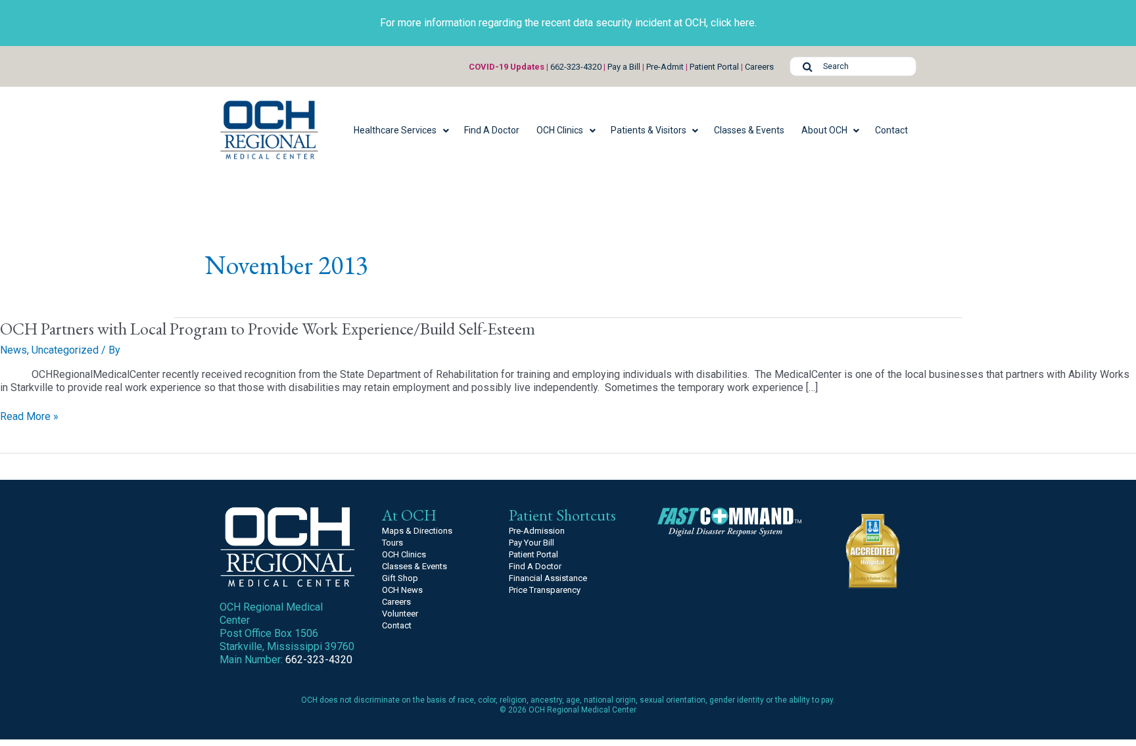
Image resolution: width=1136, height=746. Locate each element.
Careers (759, 67)
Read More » (29, 416)
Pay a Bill (623, 67)
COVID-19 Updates (506, 67)
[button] (400, 130)
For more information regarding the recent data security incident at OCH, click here (567, 22)
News (13, 350)
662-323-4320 (576, 67)
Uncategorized (65, 350)
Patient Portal (714, 67)
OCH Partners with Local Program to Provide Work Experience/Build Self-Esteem (267, 328)
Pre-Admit (665, 67)
